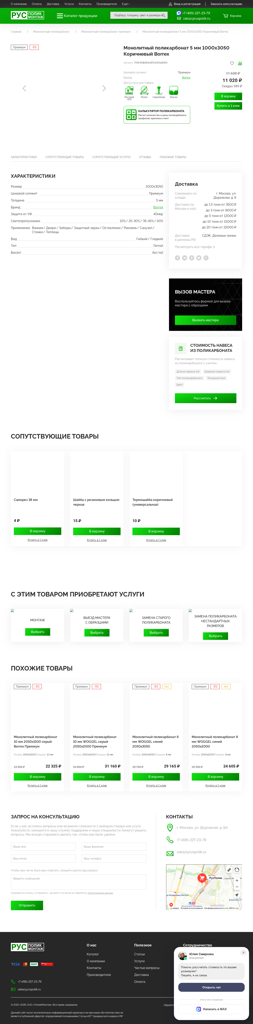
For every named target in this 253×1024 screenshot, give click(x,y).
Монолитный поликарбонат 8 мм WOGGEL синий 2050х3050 (155, 741)
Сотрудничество (197, 945)
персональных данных (100, 893)
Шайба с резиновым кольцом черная (96, 502)
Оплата (37, 4)
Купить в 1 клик (228, 106)
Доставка (53, 4)
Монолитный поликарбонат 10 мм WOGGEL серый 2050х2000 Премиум (95, 741)
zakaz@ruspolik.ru (196, 18)
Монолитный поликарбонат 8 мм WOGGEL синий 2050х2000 (215, 741)
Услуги (69, 4)
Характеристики (24, 157)
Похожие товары (173, 157)
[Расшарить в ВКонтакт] (184, 257)
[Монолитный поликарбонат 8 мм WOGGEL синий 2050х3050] (154, 709)
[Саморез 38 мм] (35, 472)
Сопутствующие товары (64, 157)
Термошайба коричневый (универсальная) (152, 502)
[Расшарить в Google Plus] (206, 257)
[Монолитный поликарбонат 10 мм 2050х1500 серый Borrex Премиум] (35, 709)
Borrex (186, 77)
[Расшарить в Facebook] (177, 257)
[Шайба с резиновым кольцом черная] (95, 472)
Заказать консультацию (226, 4)
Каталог (93, 954)
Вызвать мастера (205, 320)
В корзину (228, 96)
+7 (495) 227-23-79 (196, 13)
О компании (19, 4)
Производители (106, 4)
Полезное (143, 945)
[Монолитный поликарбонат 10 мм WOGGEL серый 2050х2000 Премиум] (95, 709)
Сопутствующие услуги (111, 157)
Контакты (85, 4)
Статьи (139, 954)
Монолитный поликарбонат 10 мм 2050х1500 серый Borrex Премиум (35, 741)
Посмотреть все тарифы (193, 247)
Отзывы (145, 157)
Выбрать (37, 632)
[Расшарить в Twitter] (198, 257)
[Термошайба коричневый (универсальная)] (154, 472)
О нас (91, 945)
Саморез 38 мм (26, 500)
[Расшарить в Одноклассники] (191, 257)
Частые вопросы (147, 968)
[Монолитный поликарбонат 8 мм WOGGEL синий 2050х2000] (213, 709)
